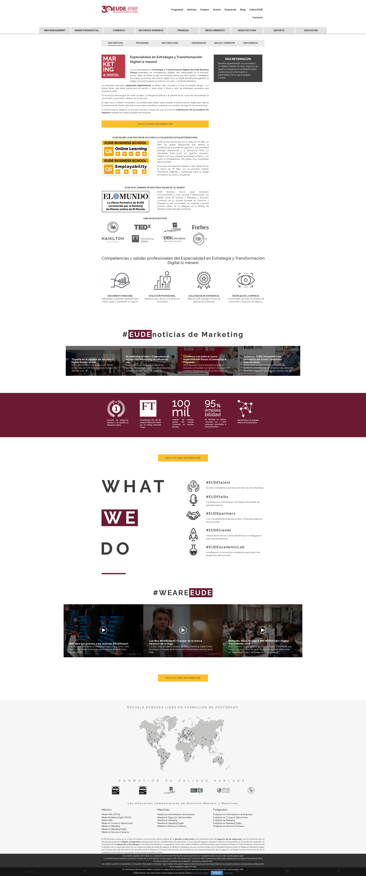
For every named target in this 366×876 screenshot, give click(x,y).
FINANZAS (183, 30)
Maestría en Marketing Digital (170, 823)
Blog (242, 9)
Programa (142, 43)
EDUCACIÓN (311, 30)
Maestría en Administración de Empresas (176, 814)
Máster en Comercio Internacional (117, 823)
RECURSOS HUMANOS (151, 30)
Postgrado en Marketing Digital (227, 823)
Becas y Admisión (224, 43)
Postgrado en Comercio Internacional (230, 817)
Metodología (170, 43)
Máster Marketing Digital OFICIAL (117, 817)
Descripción (115, 43)
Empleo (204, 9)
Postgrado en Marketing (224, 820)
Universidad (199, 43)
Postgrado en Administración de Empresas (232, 814)
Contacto (257, 17)
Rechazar (229, 873)
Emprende (230, 9)
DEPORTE (279, 30)
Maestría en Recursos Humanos (171, 826)
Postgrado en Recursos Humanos (228, 826)
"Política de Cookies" (200, 873)
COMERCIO (119, 30)
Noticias (191, 9)
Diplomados (250, 43)
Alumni (217, 9)
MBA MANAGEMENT (55, 30)
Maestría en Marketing (167, 820)
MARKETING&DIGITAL (87, 30)
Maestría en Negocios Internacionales (174, 817)
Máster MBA (107, 820)
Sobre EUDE (256, 9)
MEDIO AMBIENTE (215, 30)
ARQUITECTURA (247, 30)
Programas (177, 9)
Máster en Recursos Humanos (115, 832)
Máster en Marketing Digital (114, 829)
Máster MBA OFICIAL (111, 814)
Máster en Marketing (111, 826)
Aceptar (217, 873)
